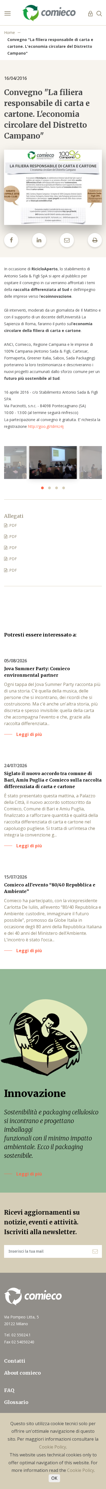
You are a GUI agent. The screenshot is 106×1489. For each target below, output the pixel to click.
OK (54, 1478)
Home (9, 32)
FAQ (9, 1390)
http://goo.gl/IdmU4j (46, 426)
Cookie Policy (52, 1447)
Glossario (16, 1402)
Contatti (14, 1361)
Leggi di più (29, 1174)
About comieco (22, 1373)
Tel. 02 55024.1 (17, 1334)
